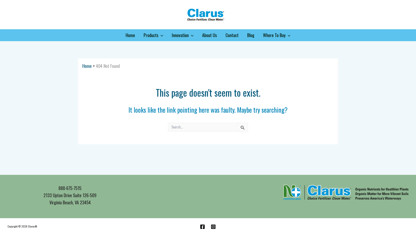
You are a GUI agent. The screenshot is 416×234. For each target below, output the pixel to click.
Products (151, 35)
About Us (209, 35)
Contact (232, 35)
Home (130, 35)
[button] (160, 35)
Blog (250, 35)
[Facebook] (202, 226)
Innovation (180, 35)
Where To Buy (274, 35)
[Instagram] (213, 226)
